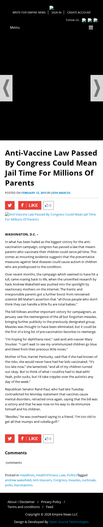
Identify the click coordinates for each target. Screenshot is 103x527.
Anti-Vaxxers (42, 480)
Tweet (9, 205)
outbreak (89, 480)
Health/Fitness (47, 475)
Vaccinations (23, 485)
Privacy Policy (51, 502)
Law (62, 475)
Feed (49, 507)
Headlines (27, 475)
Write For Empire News (29, 12)
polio (8, 485)
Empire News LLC (65, 514)
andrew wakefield (18, 480)
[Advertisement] (51, 86)
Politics (72, 475)
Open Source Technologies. (69, 522)
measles (74, 480)
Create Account (79, 12)
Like (28, 205)
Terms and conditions (24, 507)
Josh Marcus (60, 193)
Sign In (56, 12)
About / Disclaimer (21, 502)
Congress (60, 480)
